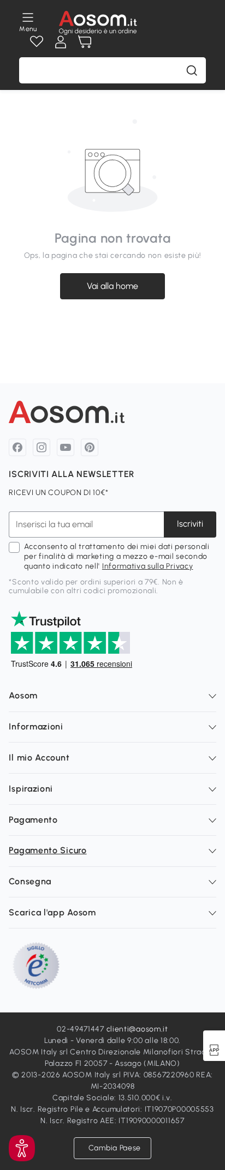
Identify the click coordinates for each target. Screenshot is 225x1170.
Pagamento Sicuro (47, 850)
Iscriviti (190, 523)
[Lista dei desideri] (36, 42)
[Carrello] (84, 42)
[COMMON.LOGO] (98, 23)
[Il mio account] (60, 42)
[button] (21, 1148)
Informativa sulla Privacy (147, 566)
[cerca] (191, 70)
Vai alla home (112, 285)
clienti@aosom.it (137, 1029)
